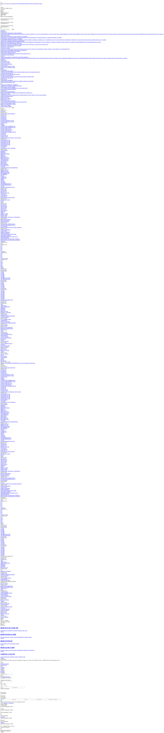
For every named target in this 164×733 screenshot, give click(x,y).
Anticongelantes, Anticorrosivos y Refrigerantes (17, 50)
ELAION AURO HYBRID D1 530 (75, 34)
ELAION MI (149, 34)
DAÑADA (14, 101)
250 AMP (27, 76)
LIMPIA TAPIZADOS (22, 58)
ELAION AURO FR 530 (126, 34)
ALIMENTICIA (4, 85)
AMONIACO (6, 81)
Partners (27, 3)
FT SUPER (103, 39)
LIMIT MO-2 (41, 49)
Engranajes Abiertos (11, 103)
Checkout (2, 722)
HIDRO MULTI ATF (51, 39)
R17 (9, 62)
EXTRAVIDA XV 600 (44, 37)
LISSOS (63, 42)
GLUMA (99, 42)
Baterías (2, 267)
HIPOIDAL (10, 39)
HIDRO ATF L (75, 39)
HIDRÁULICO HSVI (21, 42)
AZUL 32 (3, 56)
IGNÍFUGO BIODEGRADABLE (14, 85)
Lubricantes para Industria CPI (7, 299)
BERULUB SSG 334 (5, 99)
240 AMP (23, 76)
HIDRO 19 (30, 39)
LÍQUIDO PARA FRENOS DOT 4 (8, 53)
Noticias (31, 3)
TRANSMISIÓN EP (30, 42)
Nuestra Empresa (21, 3)
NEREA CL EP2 (59, 49)
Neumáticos (3, 241)
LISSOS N (67, 42)
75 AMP (2, 72)
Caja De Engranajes (11, 87)
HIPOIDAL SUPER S (23, 39)
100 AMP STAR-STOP (25, 72)
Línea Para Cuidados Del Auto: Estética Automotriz (17, 57)
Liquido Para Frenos (11, 52)
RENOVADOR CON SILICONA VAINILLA (98, 58)
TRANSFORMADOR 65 (91, 42)
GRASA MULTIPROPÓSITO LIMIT (44, 58)
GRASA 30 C (3, 49)
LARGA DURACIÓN (23, 88)
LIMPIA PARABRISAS (6, 58)
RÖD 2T (12, 46)
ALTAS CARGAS (31, 95)
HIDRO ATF (36, 39)
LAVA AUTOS (14, 58)
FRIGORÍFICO (38, 42)
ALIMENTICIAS (4, 95)
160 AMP (7, 76)
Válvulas (9, 98)
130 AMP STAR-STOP (35, 72)
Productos (3, 3)
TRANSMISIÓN (4, 39)
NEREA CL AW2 (52, 49)
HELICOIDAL (82, 39)
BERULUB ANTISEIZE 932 (7, 92)
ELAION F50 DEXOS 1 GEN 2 (32, 34)
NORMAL (65, 34)
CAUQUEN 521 (37, 44)
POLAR (43, 42)
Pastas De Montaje (11, 91)
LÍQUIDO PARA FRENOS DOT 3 (23, 53)
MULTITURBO (53, 37)
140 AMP (13, 74)
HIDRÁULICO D (12, 42)
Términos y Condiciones (9, 703)
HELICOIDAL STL (97, 39)
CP (1, 83)
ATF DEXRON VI (68, 39)
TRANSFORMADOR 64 (80, 42)
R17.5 (3, 67)
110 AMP (14, 72)
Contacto (34, 3)
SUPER (61, 34)
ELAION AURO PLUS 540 (114, 34)
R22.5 (11, 67)
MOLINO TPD (66, 49)
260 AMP (32, 76)
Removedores (10, 96)
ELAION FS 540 (4, 135)
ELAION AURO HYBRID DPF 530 (139, 34)
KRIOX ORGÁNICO (15, 51)
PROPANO (26, 81)
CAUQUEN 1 (31, 44)
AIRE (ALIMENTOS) (13, 81)
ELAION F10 (3, 34)
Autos (8, 61)
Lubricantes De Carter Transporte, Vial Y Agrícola (17, 36)
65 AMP (6, 74)
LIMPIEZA (21, 81)
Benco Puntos (39, 3)
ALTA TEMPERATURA (6, 88)
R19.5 (6, 67)
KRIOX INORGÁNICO (6, 51)
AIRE (2, 81)
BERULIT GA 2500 (11, 104)
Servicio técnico (15, 3)
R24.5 (14, 67)
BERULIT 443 (4, 104)
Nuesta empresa (4, 357)
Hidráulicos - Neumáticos (12, 84)
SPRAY (10, 106)
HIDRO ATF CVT (43, 39)
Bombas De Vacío (11, 82)
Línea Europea (10, 70)
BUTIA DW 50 (45, 44)
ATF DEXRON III (60, 39)
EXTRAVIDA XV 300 (15, 37)
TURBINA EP (54, 42)
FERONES (31, 81)
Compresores (10, 80)
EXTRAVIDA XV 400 (25, 37)
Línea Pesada (10, 75)
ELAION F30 (9, 34)
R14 (3, 62)
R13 (1, 62)
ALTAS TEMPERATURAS (14, 95)
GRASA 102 (28, 49)
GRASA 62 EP (16, 49)
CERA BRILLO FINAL (57, 58)
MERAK (59, 42)
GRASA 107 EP (35, 49)
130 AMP (18, 72)
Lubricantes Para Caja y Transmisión (14, 38)
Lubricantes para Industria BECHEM (8, 322)
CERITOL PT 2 (29, 92)
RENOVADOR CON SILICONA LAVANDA (117, 58)
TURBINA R (48, 42)
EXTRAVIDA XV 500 (34, 37)
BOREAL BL (3, 44)
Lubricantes (3, 111)
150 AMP (18, 74)
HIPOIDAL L (16, 39)
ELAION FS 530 (5, 35)
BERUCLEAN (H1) (5, 97)
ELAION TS (155, 34)
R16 (7, 62)
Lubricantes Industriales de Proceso (14, 43)
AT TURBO (59, 37)
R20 (9, 67)
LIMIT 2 (46, 49)
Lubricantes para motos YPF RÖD (14, 45)
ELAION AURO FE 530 (103, 34)
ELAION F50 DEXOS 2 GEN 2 (46, 34)
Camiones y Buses (11, 66)
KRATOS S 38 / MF (24, 44)
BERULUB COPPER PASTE (19, 92)
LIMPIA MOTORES (31, 58)
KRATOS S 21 (16, 44)
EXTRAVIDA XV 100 (5, 37)
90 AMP (6, 72)
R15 (5, 62)
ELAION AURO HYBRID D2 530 (90, 34)
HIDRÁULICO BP (5, 42)
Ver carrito (3, 716)
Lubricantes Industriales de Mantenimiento (15, 41)
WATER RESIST (23, 95)
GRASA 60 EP (10, 49)
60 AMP (2, 74)
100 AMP (10, 72)
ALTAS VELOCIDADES (40, 95)
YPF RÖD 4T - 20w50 (5, 46)
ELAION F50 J (22, 34)
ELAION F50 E (56, 34)
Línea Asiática (10, 73)
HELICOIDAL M (89, 39)
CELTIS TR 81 (9, 44)
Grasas (8, 47)
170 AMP (11, 76)
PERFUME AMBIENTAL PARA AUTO (71, 58)
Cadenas (9, 105)
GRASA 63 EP (22, 49)
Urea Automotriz (10, 54)
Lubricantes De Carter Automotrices (14, 33)
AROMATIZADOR (84, 58)
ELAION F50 (16, 34)
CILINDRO (72, 42)
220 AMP (19, 76)
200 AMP (15, 76)
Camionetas (9, 64)
